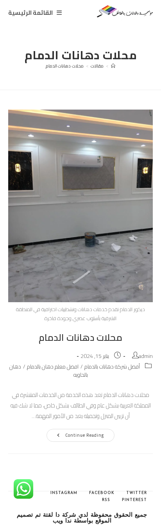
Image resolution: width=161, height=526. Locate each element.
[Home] (113, 66)
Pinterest (134, 500)
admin (146, 356)
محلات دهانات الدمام (65, 66)
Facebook (101, 493)
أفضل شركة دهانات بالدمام (112, 366)
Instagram (63, 493)
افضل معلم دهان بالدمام (53, 366)
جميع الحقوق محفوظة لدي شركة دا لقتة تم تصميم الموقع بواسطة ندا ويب (82, 518)
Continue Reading (77, 436)
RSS (106, 500)
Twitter (136, 493)
